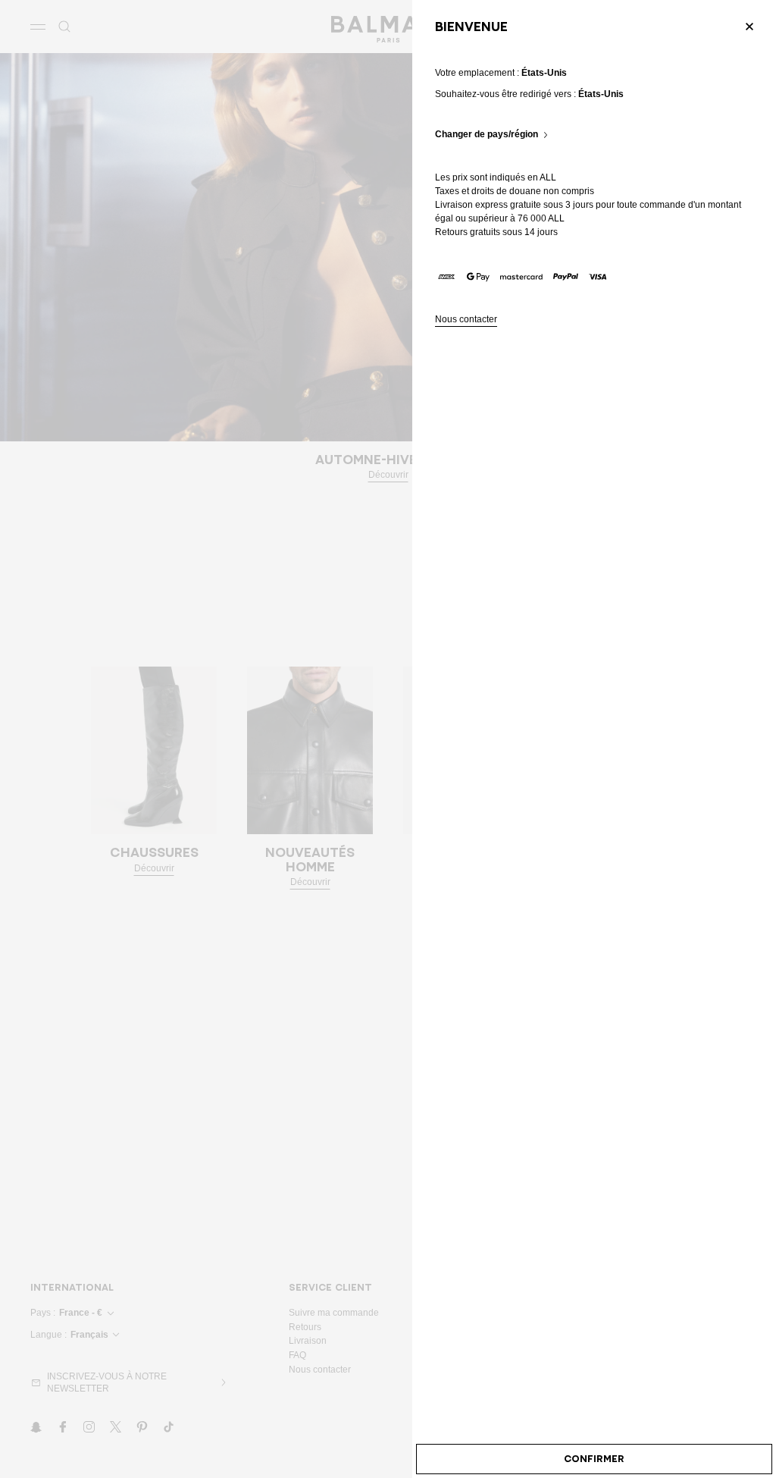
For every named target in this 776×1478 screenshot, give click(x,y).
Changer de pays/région (486, 135)
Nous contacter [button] (466, 320)
